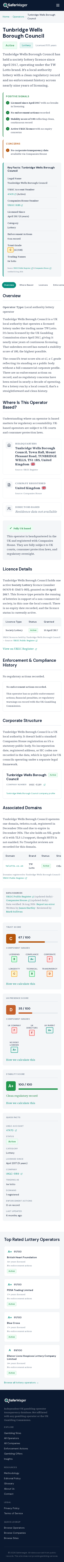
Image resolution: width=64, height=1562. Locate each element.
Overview (9, 285)
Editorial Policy (12, 1478)
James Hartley (27, 908)
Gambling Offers (13, 1453)
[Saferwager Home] (15, 5)
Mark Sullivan (14, 911)
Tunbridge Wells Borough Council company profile (30, 793)
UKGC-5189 (14, 205)
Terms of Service (13, 1513)
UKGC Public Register (21, 268)
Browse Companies (15, 1532)
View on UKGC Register (18, 649)
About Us (9, 1488)
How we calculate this (20, 984)
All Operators (11, 1438)
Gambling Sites (12, 1433)
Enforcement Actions (16, 1448)
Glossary (9, 1483)
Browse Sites (11, 1538)
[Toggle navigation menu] (57, 5)
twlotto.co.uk (14, 865)
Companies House (42, 268)
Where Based (26, 285)
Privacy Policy (11, 1508)
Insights (8, 1458)
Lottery (26, 45)
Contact (8, 1493)
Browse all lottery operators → (21, 1382)
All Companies (12, 1443)
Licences (43, 285)
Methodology (11, 1473)
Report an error (46, 904)
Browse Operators (14, 1527)
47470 (10, 194)
